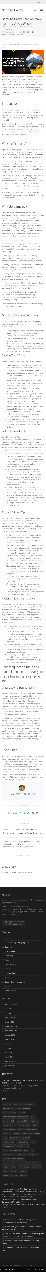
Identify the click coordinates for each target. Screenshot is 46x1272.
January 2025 (10, 1022)
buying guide (22, 1121)
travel (4, 47)
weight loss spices (10, 1175)
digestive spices (24, 1125)
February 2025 (10, 1017)
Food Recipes (10, 956)
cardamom (34, 1121)
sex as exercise (9, 1167)
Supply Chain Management (15, 982)
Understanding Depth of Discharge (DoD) (17, 1189)
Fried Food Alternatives (23, 1133)
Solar (7, 977)
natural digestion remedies (13, 1158)
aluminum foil (15, 411)
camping (36, 44)
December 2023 (11, 1030)
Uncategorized (10, 990)
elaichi (35, 1125)
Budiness (8, 947)
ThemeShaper (8, 1074)
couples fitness (9, 1125)
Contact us (39, 2)
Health (7, 969)
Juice (26, 1150)
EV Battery (7, 1133)
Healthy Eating (8, 1142)
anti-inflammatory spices (23, 1104)
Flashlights (11, 469)
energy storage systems (27, 1129)
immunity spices (9, 1146)
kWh (32, 1150)
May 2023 (8, 1052)
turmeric (23, 1171)
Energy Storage (9, 1129)
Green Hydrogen (11, 964)
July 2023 (8, 1044)
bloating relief (8, 1121)
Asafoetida (7, 1108)
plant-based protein (11, 1163)
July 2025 (8, 1009)
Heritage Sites (22, 1142)
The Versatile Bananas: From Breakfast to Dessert (21, 1191)
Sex (22, 1163)
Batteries (8, 938)
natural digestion (31, 1154)
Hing (32, 1142)
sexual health (23, 1167)
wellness (23, 1175)
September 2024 (11, 1026)
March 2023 (9, 1057)
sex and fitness (33, 1163)
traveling (13, 1171)
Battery (22, 1112)
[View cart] (34, 9)
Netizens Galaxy (12, 10)
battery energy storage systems (15, 1117)
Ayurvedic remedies (22, 1108)
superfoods (36, 1167)
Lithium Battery (9, 1154)
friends (37, 1133)
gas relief (14, 1137)
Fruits (7, 960)
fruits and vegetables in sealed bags (24, 422)
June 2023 (8, 1048)
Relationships (10, 973)
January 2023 (10, 1065)
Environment (10, 951)
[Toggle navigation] (41, 9)
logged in (15, 872)
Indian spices (23, 1146)
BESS (33, 1117)
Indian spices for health (12, 1150)
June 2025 (8, 1013)
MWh (19, 1154)
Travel (22, 44)
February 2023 (10, 1061)
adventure (29, 44)
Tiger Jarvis (28, 793)
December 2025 (11, 1004)
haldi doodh (25, 1137)
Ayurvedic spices (9, 1112)
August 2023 (9, 1039)
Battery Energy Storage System (17, 942)
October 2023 (10, 1035)
